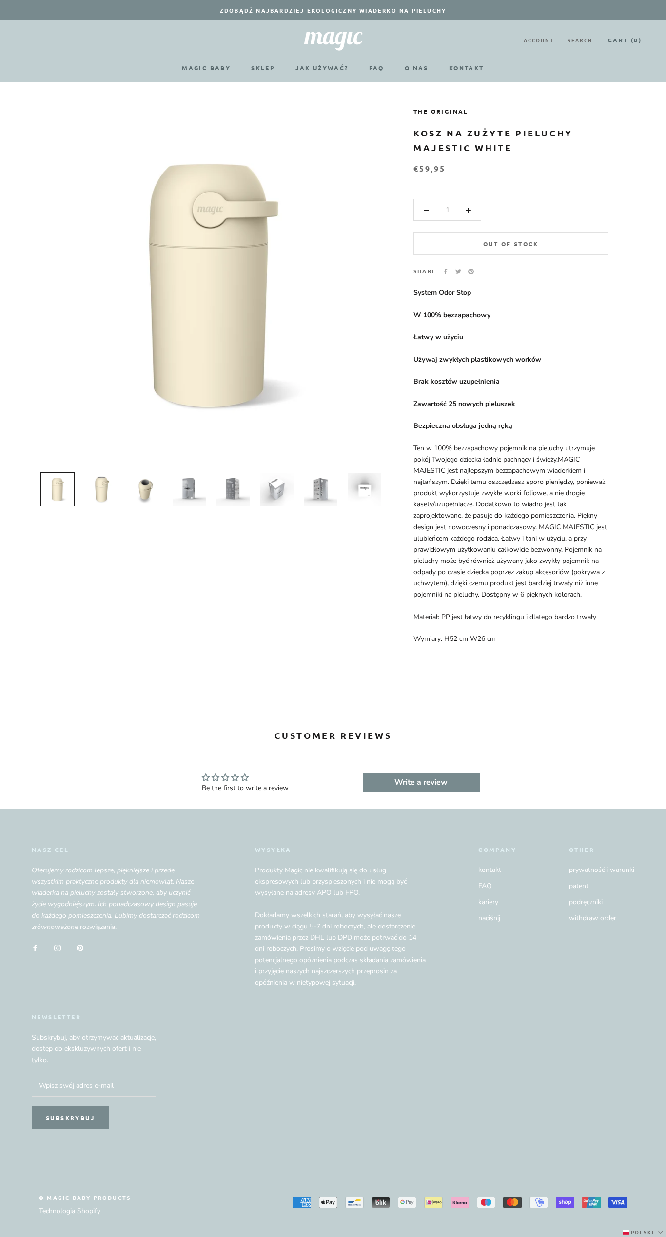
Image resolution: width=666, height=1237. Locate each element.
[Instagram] (57, 947)
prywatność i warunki (601, 869)
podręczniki (586, 902)
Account (539, 40)
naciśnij (489, 918)
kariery (488, 902)
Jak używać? (321, 68)
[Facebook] (446, 271)
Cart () (625, 40)
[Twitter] (458, 271)
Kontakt (466, 68)
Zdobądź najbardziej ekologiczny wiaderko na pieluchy (333, 10)
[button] (644, 1232)
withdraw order (592, 918)
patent (578, 885)
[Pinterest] (471, 271)
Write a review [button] (421, 782)
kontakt (489, 869)
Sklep (263, 68)
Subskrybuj (70, 1117)
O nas (417, 68)
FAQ (376, 68)
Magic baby (206, 68)
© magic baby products (85, 1197)
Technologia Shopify (69, 1211)
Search (580, 40)
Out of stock (511, 244)
